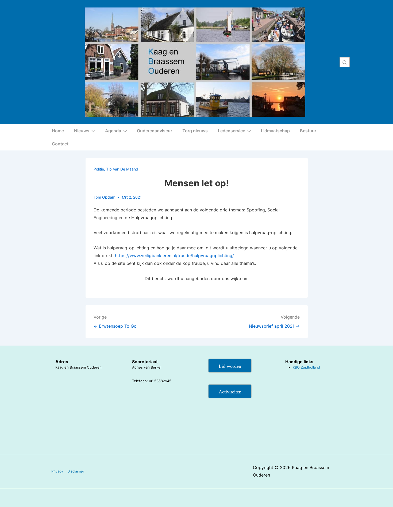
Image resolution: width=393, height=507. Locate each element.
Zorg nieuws (195, 130)
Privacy (57, 471)
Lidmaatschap (275, 130)
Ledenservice (231, 130)
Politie (99, 169)
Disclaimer (75, 471)
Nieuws (81, 130)
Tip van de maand (122, 169)
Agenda (113, 130)
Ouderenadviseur (154, 130)
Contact (60, 143)
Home (58, 130)
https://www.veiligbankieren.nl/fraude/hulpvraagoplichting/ (174, 255)
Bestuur (308, 130)
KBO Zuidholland (306, 367)
